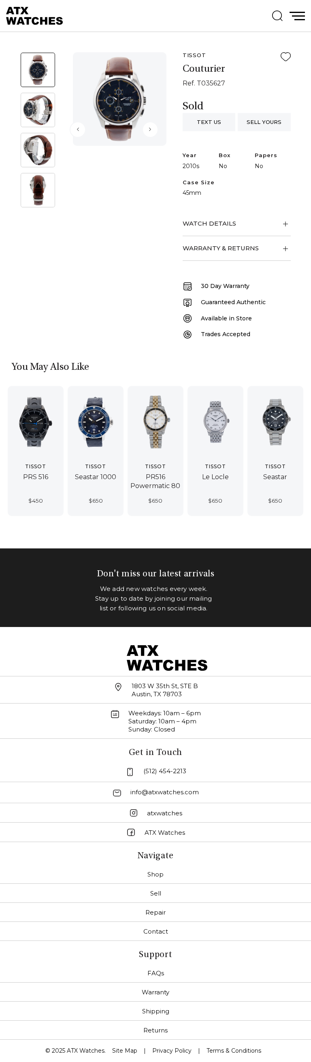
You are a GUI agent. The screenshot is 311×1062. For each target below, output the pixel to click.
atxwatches (164, 813)
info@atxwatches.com (164, 792)
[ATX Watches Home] (34, 15)
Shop (155, 874)
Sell (155, 893)
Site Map (124, 1050)
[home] (167, 657)
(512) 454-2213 (164, 771)
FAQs (155, 973)
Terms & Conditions (234, 1050)
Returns (155, 1030)
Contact (155, 931)
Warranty (155, 992)
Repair (155, 912)
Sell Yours (264, 122)
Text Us (209, 122)
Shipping (155, 1011)
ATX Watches (165, 832)
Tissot (194, 55)
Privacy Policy (172, 1050)
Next (150, 130)
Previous (78, 130)
